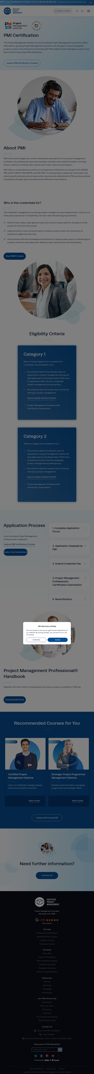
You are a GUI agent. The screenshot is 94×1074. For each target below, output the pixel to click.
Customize (36, 640)
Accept (57, 640)
